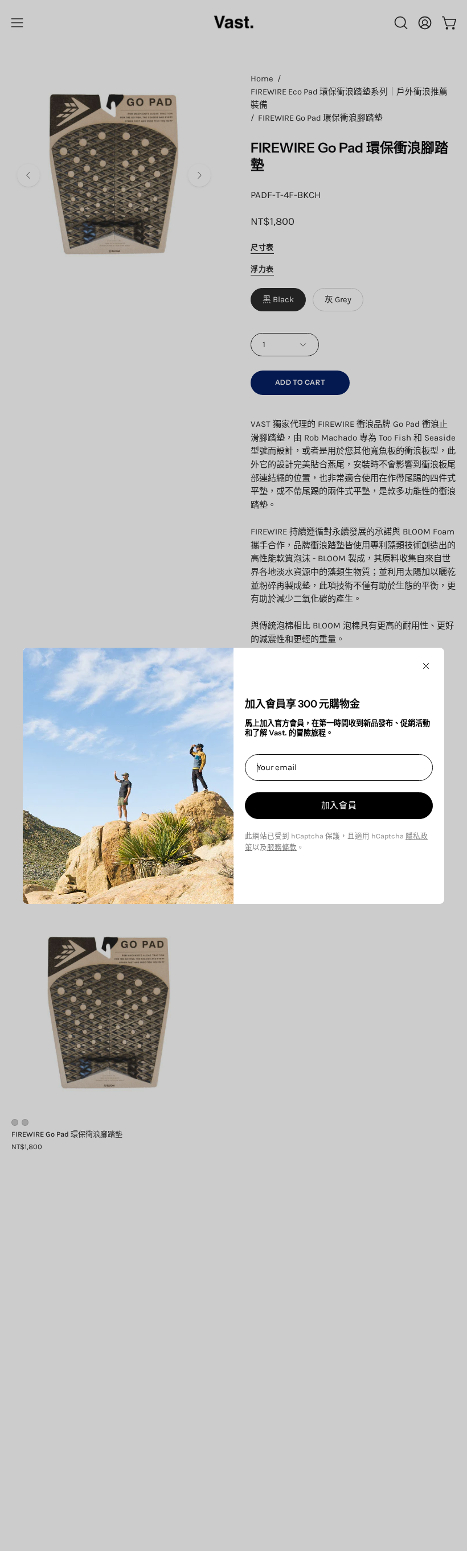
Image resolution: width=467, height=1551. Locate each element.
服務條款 (282, 847)
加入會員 (339, 805)
